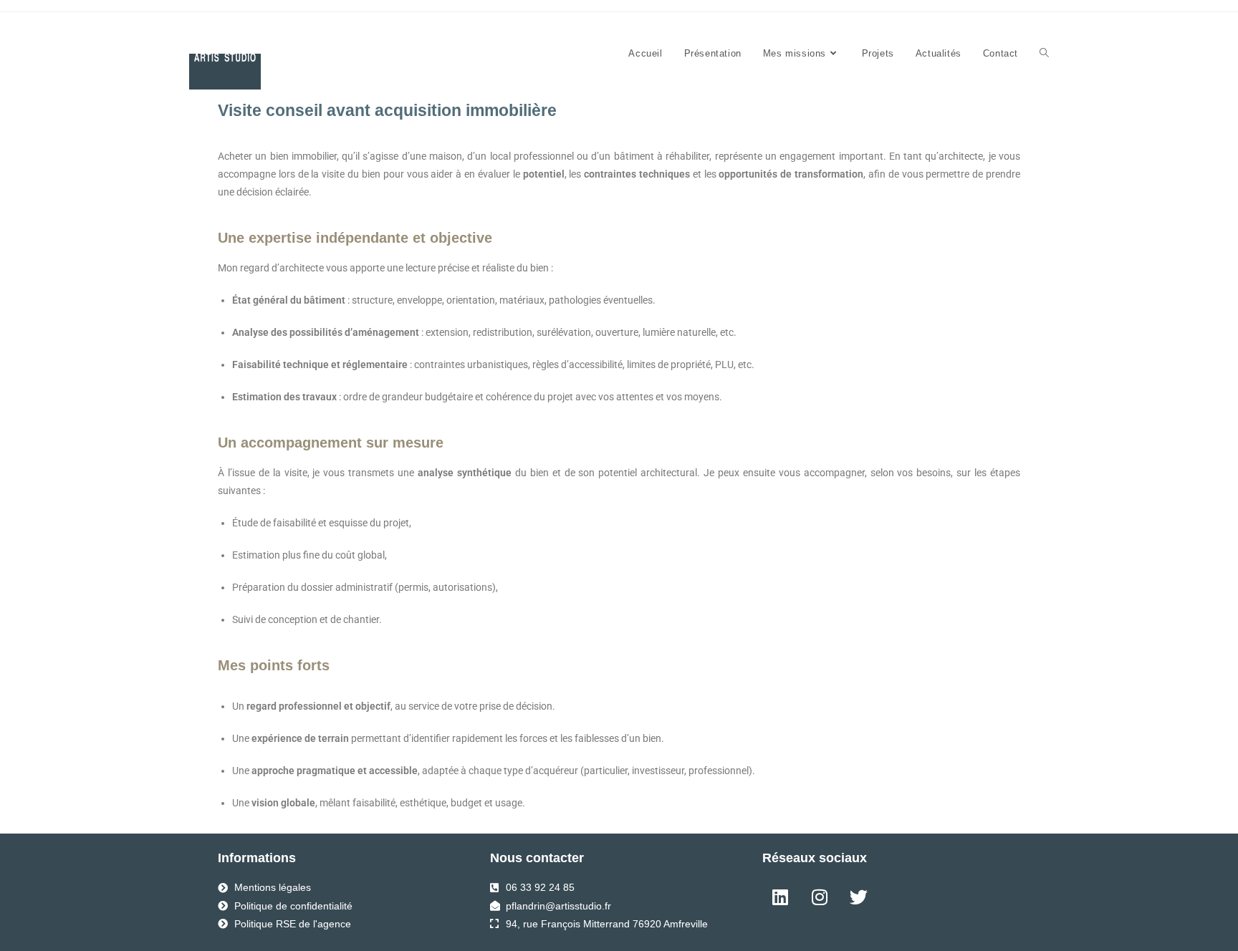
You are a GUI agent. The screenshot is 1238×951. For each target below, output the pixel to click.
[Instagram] (820, 896)
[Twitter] (859, 896)
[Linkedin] (780, 896)
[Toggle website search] (1044, 53)
